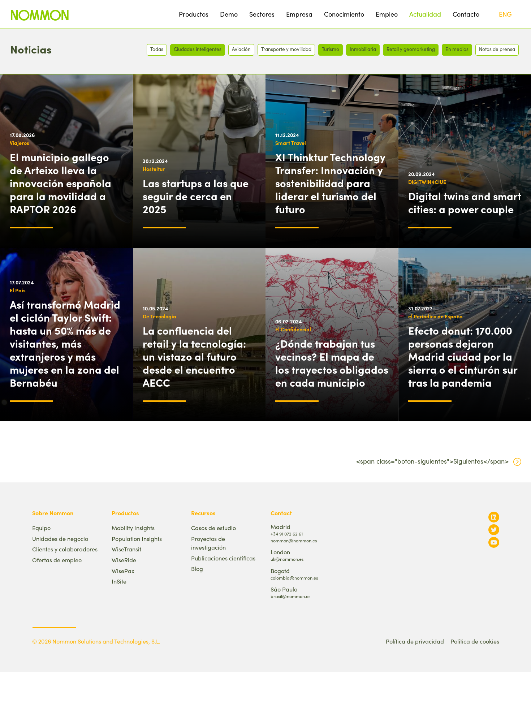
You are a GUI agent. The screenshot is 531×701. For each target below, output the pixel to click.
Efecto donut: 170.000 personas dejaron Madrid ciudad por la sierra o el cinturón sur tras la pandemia (462, 356)
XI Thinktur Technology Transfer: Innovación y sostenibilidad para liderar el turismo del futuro (330, 183)
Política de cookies (474, 641)
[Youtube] (493, 542)
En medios (457, 49)
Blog (197, 568)
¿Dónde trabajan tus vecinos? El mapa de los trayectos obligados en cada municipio (331, 363)
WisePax (123, 571)
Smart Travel (290, 142)
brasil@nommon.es (290, 596)
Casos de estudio (213, 528)
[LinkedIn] (493, 517)
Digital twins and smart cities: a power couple (464, 202)
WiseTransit (126, 549)
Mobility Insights (133, 528)
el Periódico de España (435, 316)
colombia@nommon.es (294, 578)
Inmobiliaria (363, 49)
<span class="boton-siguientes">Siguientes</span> (432, 461)
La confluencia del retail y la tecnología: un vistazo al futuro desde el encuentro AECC (194, 356)
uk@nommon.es (287, 559)
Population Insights (137, 538)
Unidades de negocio (60, 538)
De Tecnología (159, 316)
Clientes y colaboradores (65, 549)
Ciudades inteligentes (197, 49)
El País (18, 290)
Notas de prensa (497, 49)
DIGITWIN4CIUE (427, 181)
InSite (119, 581)
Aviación (241, 49)
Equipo (41, 528)
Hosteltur (154, 168)
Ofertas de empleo (57, 560)
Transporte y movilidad (286, 49)
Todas (156, 49)
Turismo (330, 49)
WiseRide (124, 560)
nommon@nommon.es (294, 540)
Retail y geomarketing (411, 49)
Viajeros (19, 142)
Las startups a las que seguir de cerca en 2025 (196, 196)
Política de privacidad (415, 641)
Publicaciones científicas (223, 558)
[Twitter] (493, 529)
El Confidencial (293, 329)
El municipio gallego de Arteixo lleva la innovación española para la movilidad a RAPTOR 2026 (60, 183)
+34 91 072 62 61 (287, 533)
